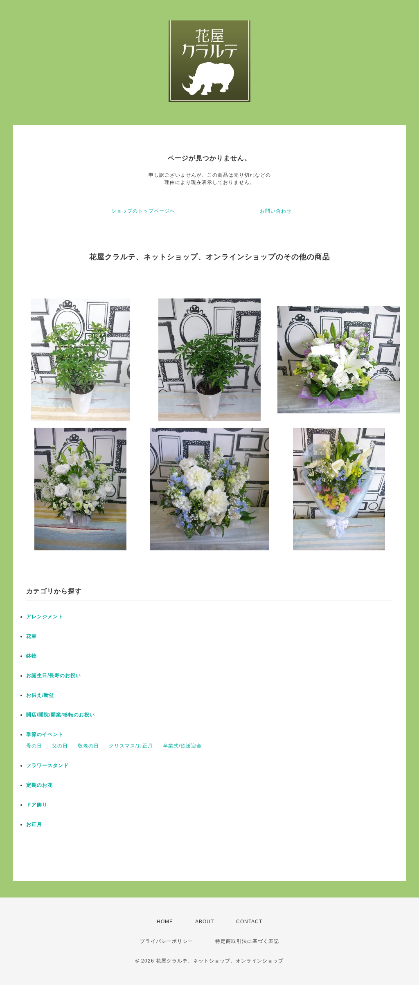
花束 (31, 636)
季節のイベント (44, 734)
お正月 (34, 824)
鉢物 (31, 656)
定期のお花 (39, 785)
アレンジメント (44, 616)
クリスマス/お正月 (131, 746)
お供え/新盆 (40, 695)
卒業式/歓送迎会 (182, 746)
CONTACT (249, 921)
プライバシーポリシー (166, 941)
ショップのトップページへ (143, 211)
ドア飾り (36, 805)
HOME (165, 921)
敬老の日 (88, 746)
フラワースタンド (47, 765)
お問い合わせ (276, 211)
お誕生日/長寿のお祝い (53, 675)
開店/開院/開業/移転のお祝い (60, 715)
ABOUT (204, 921)
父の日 (60, 746)
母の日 (34, 746)
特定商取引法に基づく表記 (247, 941)
